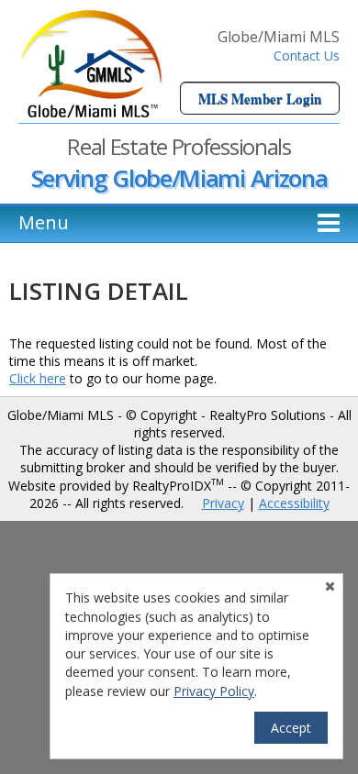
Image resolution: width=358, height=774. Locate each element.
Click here (37, 378)
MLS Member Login (259, 98)
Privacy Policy (213, 691)
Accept (291, 727)
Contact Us (307, 55)
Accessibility (294, 503)
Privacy (223, 503)
